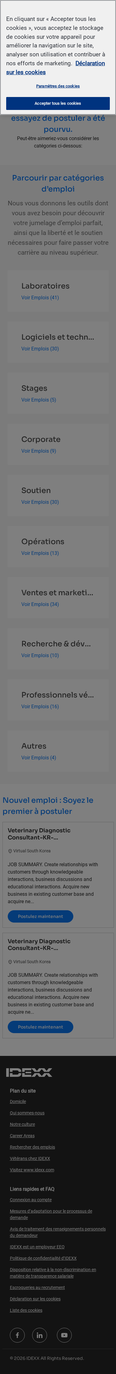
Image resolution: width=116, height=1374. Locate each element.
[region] (58, 57)
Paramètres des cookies (58, 86)
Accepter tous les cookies (58, 103)
